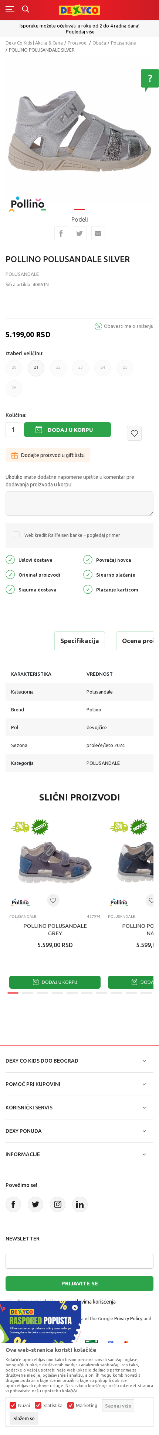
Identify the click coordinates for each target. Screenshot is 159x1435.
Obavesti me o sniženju (128, 326)
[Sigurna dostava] (10, 589)
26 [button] (14, 391)
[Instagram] (57, 1204)
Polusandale (123, 42)
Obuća (99, 42)
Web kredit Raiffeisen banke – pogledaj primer (72, 535)
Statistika (52, 1405)
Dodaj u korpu (70, 430)
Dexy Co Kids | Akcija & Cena (34, 42)
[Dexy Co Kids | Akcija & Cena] (79, 10)
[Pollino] (27, 199)
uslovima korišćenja (93, 1302)
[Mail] (98, 233)
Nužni (24, 1405)
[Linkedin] (79, 1204)
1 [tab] (79, 209)
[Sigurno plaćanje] (87, 574)
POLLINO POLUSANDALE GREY (55, 929)
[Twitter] (35, 1204)
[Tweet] (79, 233)
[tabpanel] (79, 131)
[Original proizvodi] (10, 574)
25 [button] (125, 370)
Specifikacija (79, 640)
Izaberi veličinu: (24, 353)
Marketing (86, 1405)
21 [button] (36, 370)
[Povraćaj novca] (87, 559)
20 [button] (14, 370)
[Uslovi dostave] (10, 559)
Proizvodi (78, 42)
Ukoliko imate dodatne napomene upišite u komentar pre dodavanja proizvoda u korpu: (70, 480)
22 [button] (58, 370)
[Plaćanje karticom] (87, 589)
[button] (134, 433)
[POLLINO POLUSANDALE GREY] (55, 862)
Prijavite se (79, 1283)
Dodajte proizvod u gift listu (53, 455)
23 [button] (80, 370)
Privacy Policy (128, 1318)
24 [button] (103, 370)
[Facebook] (61, 233)
